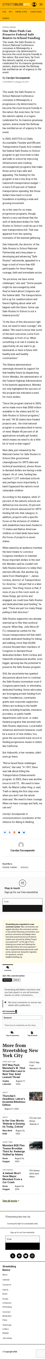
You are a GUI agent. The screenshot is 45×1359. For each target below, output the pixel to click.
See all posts (9, 1200)
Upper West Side (9, 1062)
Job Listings (7, 1338)
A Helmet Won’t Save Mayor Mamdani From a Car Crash (12, 1178)
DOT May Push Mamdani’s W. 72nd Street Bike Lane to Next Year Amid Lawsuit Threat (13, 1071)
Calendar (6, 1280)
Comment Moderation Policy (7, 1316)
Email (6, 902)
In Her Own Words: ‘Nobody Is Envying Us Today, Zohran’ (13, 1123)
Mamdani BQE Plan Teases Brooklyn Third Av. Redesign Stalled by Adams (13, 1150)
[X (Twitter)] (12, 1255)
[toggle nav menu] (41, 4)
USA (4, 12)
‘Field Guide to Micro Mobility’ (6, 1329)
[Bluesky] (25, 1255)
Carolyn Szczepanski (18, 77)
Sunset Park (7, 1142)
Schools (24, 867)
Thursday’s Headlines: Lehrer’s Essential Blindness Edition (14, 1100)
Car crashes (7, 1170)
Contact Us (6, 1285)
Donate (5, 18)
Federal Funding (9, 27)
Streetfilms (36, 12)
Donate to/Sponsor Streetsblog (7, 1303)
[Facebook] (19, 1255)
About (4, 1275)
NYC (10, 12)
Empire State (21, 12)
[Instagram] (32, 1255)
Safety (5, 1092)
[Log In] (34, 4)
